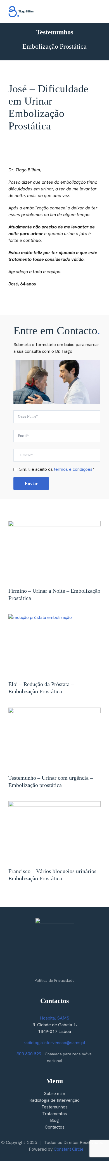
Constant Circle (69, 1149)
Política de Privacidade (55, 980)
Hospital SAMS (54, 1018)
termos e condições (73, 469)
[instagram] (54, 968)
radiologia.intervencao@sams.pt (54, 1043)
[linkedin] (65, 968)
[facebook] (43, 968)
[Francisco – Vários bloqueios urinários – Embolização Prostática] (54, 832)
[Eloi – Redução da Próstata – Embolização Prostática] (54, 645)
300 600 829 (28, 1054)
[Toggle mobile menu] (98, 13)
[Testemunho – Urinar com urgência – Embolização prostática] (54, 738)
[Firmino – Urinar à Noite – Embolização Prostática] (54, 551)
